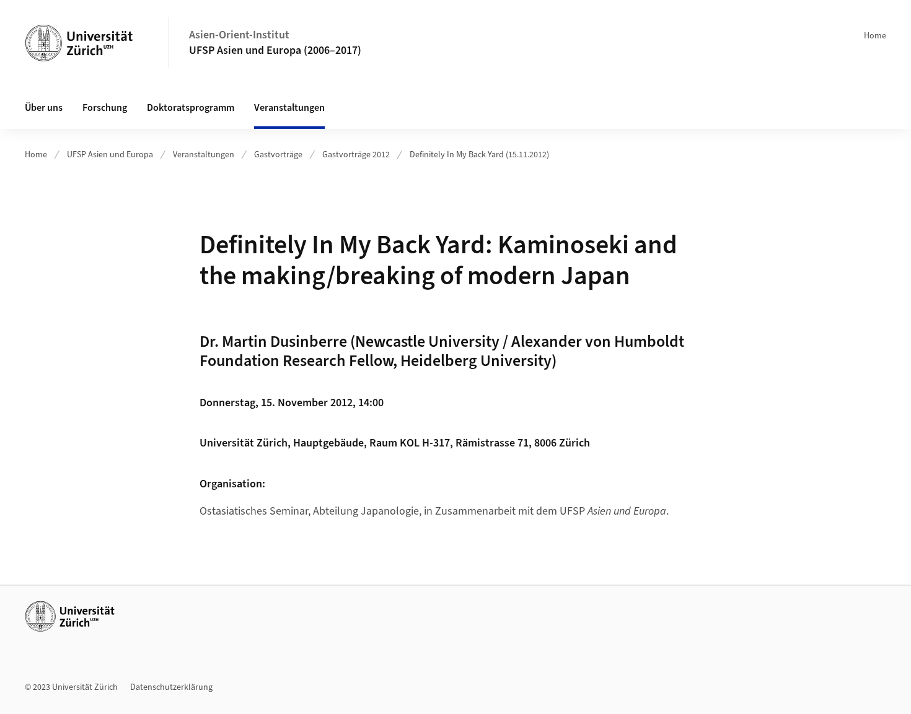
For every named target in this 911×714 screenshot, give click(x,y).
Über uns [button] (44, 108)
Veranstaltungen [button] (289, 108)
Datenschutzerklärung (171, 687)
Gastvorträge (278, 155)
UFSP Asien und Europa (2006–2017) (275, 50)
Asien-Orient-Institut (239, 35)
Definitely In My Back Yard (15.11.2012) (479, 155)
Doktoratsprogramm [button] (190, 108)
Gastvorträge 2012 (356, 155)
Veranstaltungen (203, 155)
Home (875, 36)
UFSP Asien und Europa (110, 155)
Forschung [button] (104, 108)
